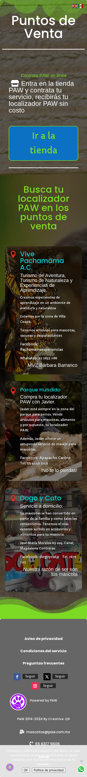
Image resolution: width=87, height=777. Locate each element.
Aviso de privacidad (44, 638)
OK (26, 770)
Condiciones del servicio (43, 651)
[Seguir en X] (47, 676)
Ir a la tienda (43, 143)
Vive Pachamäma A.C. (42, 260)
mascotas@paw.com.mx (48, 732)
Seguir (30, 676)
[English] (75, 6)
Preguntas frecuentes (43, 663)
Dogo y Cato (40, 498)
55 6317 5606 (47, 744)
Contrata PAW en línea (43, 75)
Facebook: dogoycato (39, 557)
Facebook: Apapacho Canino (45, 458)
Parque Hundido (40, 389)
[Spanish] (81, 6)
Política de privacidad (49, 770)
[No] (81, 761)
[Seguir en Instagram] (35, 685)
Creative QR (59, 719)
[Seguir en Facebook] (17, 676)
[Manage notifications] (9, 767)
